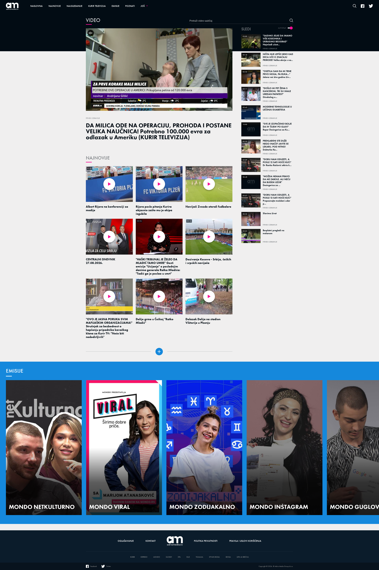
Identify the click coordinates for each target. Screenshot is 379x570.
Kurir (132, 557)
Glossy (169, 557)
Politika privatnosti (205, 540)
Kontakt (151, 540)
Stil (179, 557)
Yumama (199, 557)
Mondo (156, 557)
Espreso (144, 557)
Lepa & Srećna (243, 557)
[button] (371, 442)
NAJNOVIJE (98, 158)
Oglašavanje (126, 540)
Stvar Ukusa (214, 557)
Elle (188, 557)
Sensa (228, 557)
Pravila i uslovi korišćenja (245, 540)
